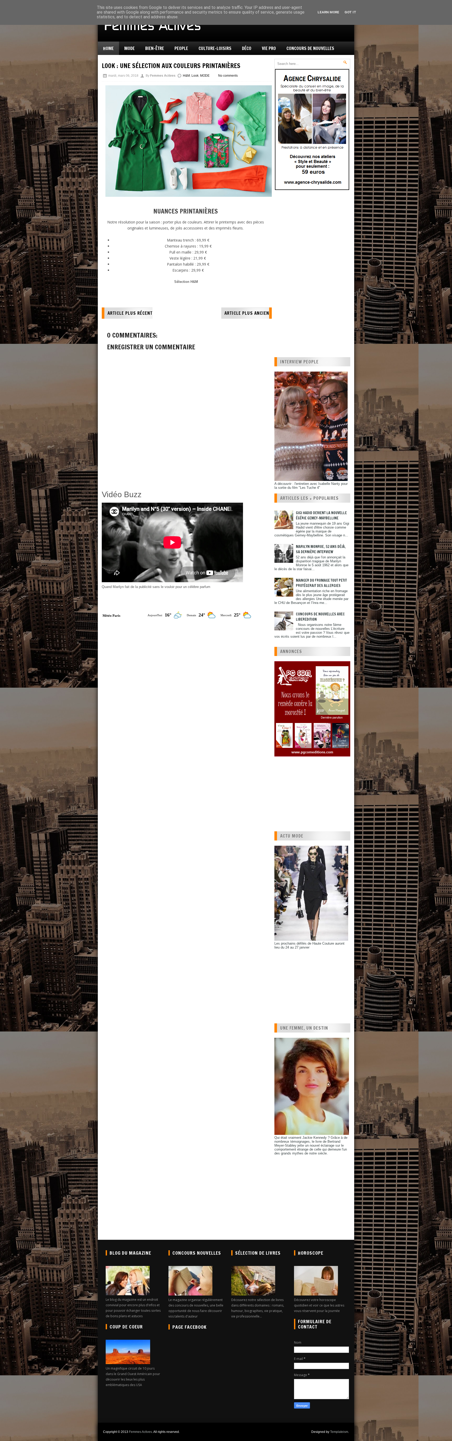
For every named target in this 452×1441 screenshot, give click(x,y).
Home (108, 48)
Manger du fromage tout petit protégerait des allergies (321, 583)
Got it (350, 12)
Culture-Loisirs (215, 48)
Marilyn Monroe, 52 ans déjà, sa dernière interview (321, 549)
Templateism (339, 1432)
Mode (129, 48)
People (181, 48)
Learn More (328, 12)
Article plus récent (130, 313)
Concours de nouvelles (310, 48)
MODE (205, 75)
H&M (186, 75)
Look (195, 75)
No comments (228, 75)
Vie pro (269, 48)
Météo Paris (111, 616)
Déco (246, 48)
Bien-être (154, 48)
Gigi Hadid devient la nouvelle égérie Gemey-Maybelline (321, 515)
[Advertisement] (163, 475)
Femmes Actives (140, 1432)
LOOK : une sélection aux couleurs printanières (171, 65)
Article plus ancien (246, 313)
